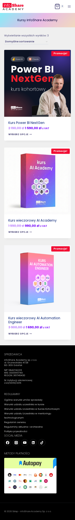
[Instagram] (16, 442)
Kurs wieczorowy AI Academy (32, 220)
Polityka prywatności (15, 431)
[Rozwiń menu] (69, 6)
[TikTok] (41, 442)
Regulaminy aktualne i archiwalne (23, 426)
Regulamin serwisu (15, 422)
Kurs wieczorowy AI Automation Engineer (34, 320)
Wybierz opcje (18, 134)
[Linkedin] (33, 442)
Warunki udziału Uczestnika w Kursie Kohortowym (32, 409)
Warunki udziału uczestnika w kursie (24, 404)
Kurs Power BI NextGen (26, 122)
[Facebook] (7, 442)
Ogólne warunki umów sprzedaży (23, 400)
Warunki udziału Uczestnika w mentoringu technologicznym (27, 415)
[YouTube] (24, 442)
